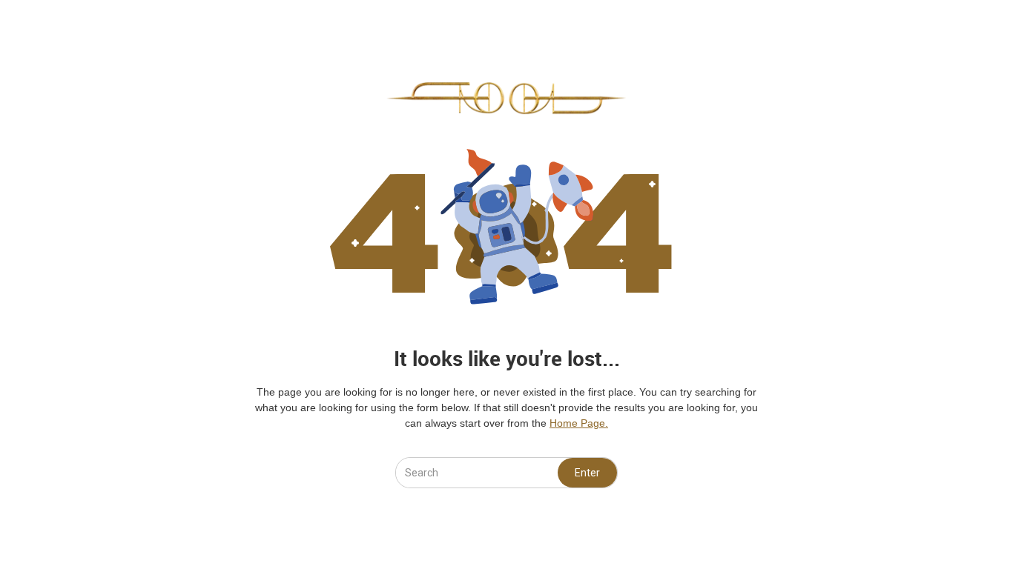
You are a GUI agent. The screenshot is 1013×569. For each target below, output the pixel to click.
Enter (587, 473)
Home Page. (579, 423)
